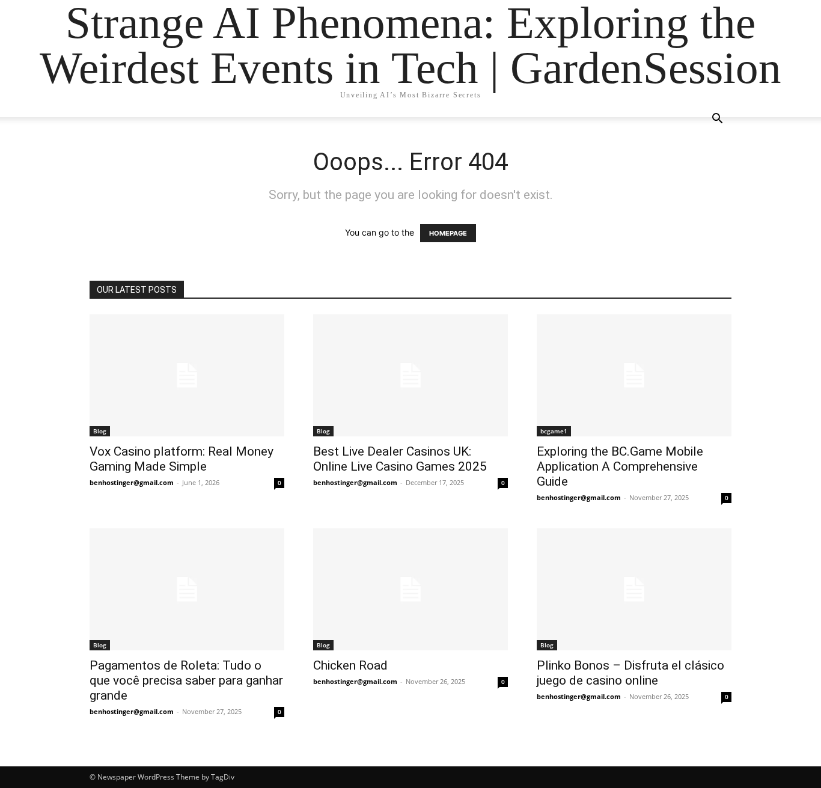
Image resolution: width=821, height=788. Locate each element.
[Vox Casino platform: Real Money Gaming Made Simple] (187, 375)
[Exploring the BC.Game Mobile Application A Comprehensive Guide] (634, 375)
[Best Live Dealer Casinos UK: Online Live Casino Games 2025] (410, 375)
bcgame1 (553, 431)
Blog (99, 431)
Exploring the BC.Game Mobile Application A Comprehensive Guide (620, 466)
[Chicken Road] (410, 589)
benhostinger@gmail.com (132, 482)
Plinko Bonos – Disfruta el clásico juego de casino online (630, 673)
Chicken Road (350, 665)
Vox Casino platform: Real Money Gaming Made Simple (181, 459)
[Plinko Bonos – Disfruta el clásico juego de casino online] (634, 589)
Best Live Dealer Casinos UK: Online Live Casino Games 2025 (400, 459)
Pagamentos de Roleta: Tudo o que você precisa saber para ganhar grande (186, 680)
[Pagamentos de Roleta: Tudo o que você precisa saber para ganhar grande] (187, 589)
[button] (717, 120)
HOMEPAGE (448, 233)
